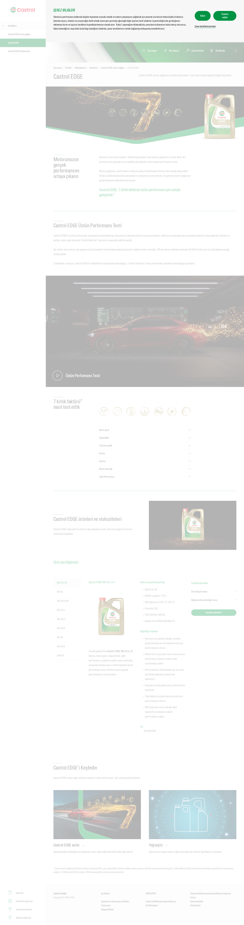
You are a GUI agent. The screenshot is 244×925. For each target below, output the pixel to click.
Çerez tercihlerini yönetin (205, 26)
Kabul (202, 15)
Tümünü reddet (224, 16)
